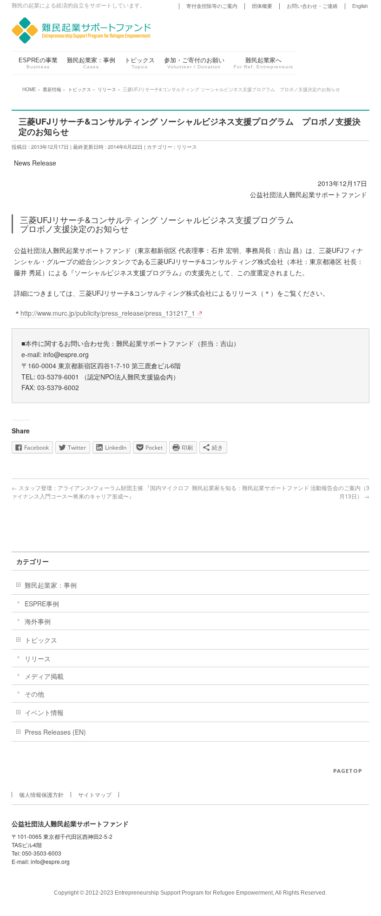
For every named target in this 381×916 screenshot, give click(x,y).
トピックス (41, 639)
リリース (187, 146)
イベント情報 (44, 712)
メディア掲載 (44, 676)
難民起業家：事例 (51, 585)
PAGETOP (347, 771)
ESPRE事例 (42, 603)
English (360, 5)
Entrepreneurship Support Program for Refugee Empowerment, (194, 892)
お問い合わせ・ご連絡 (312, 5)
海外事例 (38, 621)
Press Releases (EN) (55, 732)
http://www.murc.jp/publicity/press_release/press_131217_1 (107, 313)
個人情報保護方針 (41, 794)
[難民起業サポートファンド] (81, 28)
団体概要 (262, 5)
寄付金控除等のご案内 (211, 5)
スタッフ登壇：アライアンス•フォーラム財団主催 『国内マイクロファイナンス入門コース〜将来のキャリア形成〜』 (100, 492)
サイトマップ (95, 794)
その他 (34, 693)
